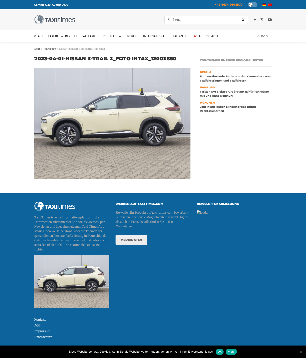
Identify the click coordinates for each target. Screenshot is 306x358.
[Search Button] (244, 20)
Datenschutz (43, 337)
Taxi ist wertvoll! (62, 36)
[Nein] (301, 352)
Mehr (231, 351)
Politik (108, 36)
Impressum (42, 331)
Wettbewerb (129, 36)
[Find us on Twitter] (262, 19)
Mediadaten (131, 240)
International (154, 36)
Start (38, 36)
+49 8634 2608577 (229, 4)
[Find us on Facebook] (255, 19)
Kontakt (40, 319)
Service (263, 36)
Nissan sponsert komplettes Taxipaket (82, 48)
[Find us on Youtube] (270, 19)
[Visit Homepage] (54, 19)
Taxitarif (88, 36)
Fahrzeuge (181, 36)
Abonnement (209, 36)
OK (220, 351)
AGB (37, 325)
